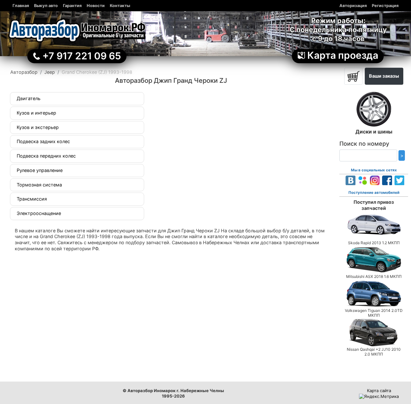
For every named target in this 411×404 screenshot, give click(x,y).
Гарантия (72, 5)
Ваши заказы (384, 76)
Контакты (120, 5)
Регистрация (385, 5)
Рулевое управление (40, 170)
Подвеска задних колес (43, 141)
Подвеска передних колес (46, 156)
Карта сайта (379, 390)
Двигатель (28, 98)
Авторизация (353, 5)
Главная (21, 5)
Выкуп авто (46, 5)
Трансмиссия (32, 199)
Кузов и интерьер (36, 113)
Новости (96, 5)
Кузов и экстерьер (38, 127)
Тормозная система (39, 184)
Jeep (49, 72)
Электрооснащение (39, 213)
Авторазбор (24, 72)
